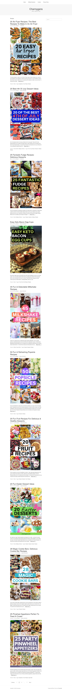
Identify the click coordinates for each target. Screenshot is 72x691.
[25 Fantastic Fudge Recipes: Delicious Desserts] (26, 209)
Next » (30, 682)
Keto (22, 282)
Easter (33, 543)
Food (14, 83)
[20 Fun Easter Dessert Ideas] (26, 535)
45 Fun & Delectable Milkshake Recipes (23, 287)
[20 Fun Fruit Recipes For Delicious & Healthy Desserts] (25, 471)
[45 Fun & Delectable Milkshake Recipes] (25, 339)
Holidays (39, 148)
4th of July (30, 148)
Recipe (26, 83)
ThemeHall (60, 688)
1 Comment (22, 25)
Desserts (36, 148)
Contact (39, 2)
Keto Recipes (25, 282)
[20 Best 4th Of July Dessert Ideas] (26, 140)
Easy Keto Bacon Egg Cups (22, 222)
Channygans (36, 9)
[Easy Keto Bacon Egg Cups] (26, 274)
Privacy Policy (46, 2)
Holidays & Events (22, 148)
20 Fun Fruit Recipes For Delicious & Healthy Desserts (25, 419)
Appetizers (21, 83)
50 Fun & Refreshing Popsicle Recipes (22, 353)
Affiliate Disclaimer (31, 2)
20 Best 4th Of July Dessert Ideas (24, 88)
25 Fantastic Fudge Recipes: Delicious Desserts (22, 155)
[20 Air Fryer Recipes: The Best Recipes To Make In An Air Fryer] (26, 75)
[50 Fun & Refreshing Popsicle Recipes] (25, 404)
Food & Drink (16, 148)
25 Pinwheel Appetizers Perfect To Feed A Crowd (24, 615)
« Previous (12, 682)
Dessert (33, 148)
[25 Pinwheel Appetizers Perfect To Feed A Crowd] (26, 668)
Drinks (15, 347)
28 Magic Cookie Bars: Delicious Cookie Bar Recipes (23, 549)
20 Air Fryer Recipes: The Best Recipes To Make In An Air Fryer (23, 22)
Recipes (29, 83)
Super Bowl (30, 677)
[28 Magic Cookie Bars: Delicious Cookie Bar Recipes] (25, 601)
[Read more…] (21, 81)
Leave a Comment (23, 90)
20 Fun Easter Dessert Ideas (22, 483)
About (25, 2)
